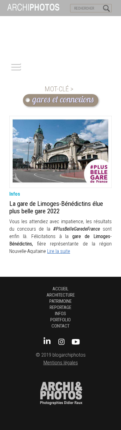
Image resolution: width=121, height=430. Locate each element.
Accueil (60, 289)
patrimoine (60, 301)
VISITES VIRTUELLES (22, 22)
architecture (61, 295)
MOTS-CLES (58, 22)
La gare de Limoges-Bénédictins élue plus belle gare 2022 (56, 207)
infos (14, 194)
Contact (60, 326)
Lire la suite (58, 251)
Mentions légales (60, 362)
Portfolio (60, 320)
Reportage (60, 307)
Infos (60, 313)
